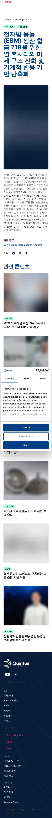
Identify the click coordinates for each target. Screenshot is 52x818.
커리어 (6, 710)
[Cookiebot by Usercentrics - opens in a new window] (37, 371)
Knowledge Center (22, 19)
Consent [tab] (9, 378)
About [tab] (42, 378)
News (9, 741)
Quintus (7, 19)
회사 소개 (8, 695)
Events (7, 705)
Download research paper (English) (22, 244)
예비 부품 (8, 775)
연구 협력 (8, 792)
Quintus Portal (11, 802)
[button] (14, 253)
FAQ (8, 748)
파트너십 (8, 787)
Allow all (26, 427)
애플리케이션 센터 (13, 765)
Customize (24, 436)
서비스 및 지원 (11, 760)
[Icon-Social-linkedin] (16, 674)
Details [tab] (26, 378)
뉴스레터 (8, 715)
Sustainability (10, 700)
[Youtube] (7, 674)
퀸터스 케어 (9, 770)
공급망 (6, 797)
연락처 (6, 720)
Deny (25, 445)
